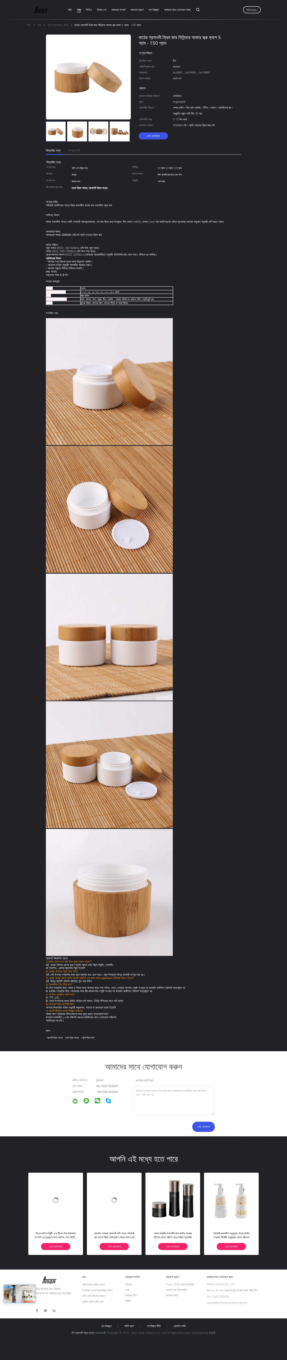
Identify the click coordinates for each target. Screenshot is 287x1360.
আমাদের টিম (130, 1295)
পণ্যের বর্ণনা (74, 150)
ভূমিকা (128, 1301)
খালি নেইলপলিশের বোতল (93, 1296)
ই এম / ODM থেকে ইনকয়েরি (180, 1284)
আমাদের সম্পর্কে (118, 10)
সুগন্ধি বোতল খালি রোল (92, 1301)
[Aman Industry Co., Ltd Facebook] (37, 1311)
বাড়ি (70, 10)
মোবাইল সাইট (180, 1326)
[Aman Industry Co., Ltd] (77, 1102)
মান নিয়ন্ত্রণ (154, 10)
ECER (212, 1333)
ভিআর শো (101, 10)
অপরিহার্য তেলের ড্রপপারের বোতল (97, 1290)
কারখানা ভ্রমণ (137, 10)
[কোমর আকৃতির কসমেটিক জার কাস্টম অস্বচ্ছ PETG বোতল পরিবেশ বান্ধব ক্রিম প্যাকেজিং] (172, 1200)
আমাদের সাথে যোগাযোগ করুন (177, 10)
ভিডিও (89, 10)
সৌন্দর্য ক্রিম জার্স (88, 1037)
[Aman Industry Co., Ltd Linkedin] (54, 1311)
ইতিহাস (128, 1284)
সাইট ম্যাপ (129, 1326)
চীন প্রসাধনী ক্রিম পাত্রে (83, 1333)
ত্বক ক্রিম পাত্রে (72, 1037)
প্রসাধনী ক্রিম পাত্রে (55, 1037)
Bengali (251, 10)
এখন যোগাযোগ (153, 136)
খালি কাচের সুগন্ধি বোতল (93, 1284)
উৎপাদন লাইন (172, 1295)
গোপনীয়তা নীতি (154, 1326)
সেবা (127, 1290)
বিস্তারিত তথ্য (53, 150)
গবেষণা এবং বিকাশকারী (176, 1290)
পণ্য (79, 10)
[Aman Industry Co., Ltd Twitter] (45, 1311)
